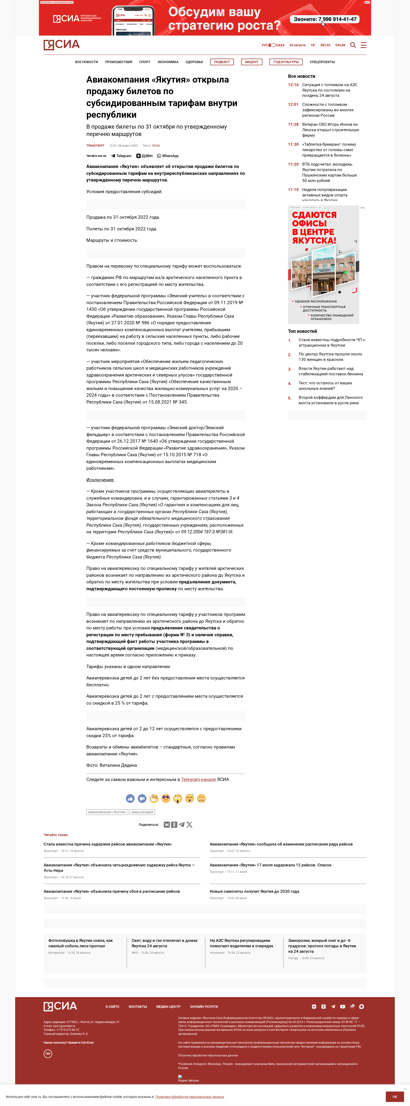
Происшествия (118, 62)
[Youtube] (342, 1006)
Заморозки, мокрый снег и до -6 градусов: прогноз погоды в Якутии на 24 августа (322, 946)
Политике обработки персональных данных (189, 1097)
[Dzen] (144, 155)
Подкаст (222, 62)
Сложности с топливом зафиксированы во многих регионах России (328, 110)
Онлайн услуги (204, 1006)
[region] (205, 1095)
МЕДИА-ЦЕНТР (168, 1006)
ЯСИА (156, 145)
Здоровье (194, 62)
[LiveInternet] (207, 1078)
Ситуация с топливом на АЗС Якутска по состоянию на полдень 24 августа (329, 90)
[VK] (314, 1006)
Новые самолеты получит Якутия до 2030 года (254, 891)
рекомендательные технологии (231, 1042)
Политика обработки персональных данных (208, 1055)
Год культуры (286, 62)
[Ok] (323, 1006)
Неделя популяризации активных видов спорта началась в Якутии (324, 195)
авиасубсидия (142, 812)
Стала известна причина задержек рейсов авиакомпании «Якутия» (108, 844)
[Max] (361, 1006)
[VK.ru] (167, 824)
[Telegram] (181, 824)
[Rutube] (352, 1006)
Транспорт (95, 145)
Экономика (168, 62)
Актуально (217, 952)
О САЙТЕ (112, 1006)
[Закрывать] (405, 1088)
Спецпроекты (322, 62)
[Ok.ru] (174, 824)
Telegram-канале (198, 779)
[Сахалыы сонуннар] (273, 45)
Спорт (144, 62)
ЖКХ (135, 952)
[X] (189, 824)
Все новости (86, 62)
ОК (395, 1097)
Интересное (56, 952)
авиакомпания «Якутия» (107, 812)
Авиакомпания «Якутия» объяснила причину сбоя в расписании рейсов (112, 891)
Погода (293, 958)
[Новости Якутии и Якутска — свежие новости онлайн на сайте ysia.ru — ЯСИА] (62, 45)
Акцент (251, 62)
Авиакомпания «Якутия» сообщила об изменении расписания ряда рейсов (281, 844)
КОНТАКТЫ (138, 1006)
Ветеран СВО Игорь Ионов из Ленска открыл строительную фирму (330, 130)
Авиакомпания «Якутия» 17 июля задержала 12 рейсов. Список (270, 865)
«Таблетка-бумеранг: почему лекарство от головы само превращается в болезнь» (329, 150)
